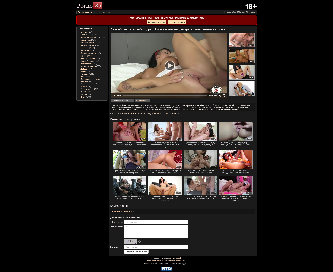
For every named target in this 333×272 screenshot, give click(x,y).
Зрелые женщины (88, 66)
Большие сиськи (87, 43)
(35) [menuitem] (86, 87)
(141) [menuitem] (88, 76)
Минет (83, 71)
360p (215, 95)
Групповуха (85, 56)
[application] (169, 65)
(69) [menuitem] (86, 94)
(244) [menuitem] (90, 84)
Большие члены (87, 45)
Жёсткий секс (86, 63)
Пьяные (84, 87)
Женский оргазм (87, 61)
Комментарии (141, 100)
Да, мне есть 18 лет (156, 22)
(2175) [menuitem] (90, 43)
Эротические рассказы (100, 12)
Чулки (83, 97)
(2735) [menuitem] (90, 45)
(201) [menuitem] (91, 53)
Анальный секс (87, 35)
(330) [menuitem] (90, 58)
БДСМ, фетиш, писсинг (90, 37)
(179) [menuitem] (86, 69)
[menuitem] (83, 12)
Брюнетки (85, 48)
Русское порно (87, 89)
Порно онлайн (177, 258)
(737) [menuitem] (89, 63)
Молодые (85, 74)
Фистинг (84, 94)
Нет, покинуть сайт (177, 22)
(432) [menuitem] (86, 71)
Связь (184, 260)
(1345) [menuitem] (88, 74)
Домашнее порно (88, 58)
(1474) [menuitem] (88, 40)
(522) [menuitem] (88, 56)
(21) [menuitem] (91, 80)
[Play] (169, 65)
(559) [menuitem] (90, 61)
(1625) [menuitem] (88, 48)
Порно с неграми (88, 84)
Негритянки (85, 76)
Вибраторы (85, 50)
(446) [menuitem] (88, 50)
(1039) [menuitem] (86, 97)
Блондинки (85, 40)
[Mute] (220, 95)
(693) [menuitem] (91, 66)
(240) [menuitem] (86, 92)
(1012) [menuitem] (90, 35)
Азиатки (84, 32)
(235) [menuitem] (93, 37)
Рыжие (83, 92)
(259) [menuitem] (89, 89)
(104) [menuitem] (86, 32)
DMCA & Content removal (173, 260)
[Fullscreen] (224, 95)
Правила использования (155, 260)
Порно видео (83, 12)
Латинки (84, 69)
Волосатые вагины (88, 53)
